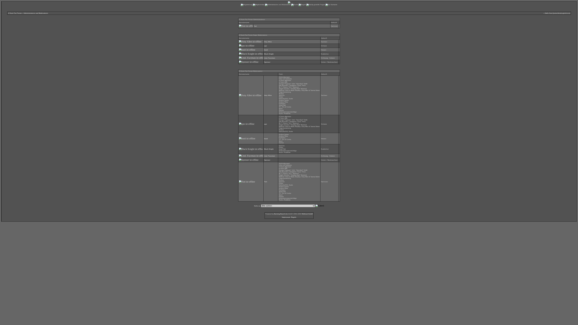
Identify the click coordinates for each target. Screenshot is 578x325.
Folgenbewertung (285, 92)
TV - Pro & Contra (285, 107)
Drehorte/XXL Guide (286, 98)
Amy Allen (268, 42)
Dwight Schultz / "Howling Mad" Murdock (293, 89)
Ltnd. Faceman (269, 58)
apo (265, 46)
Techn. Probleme (285, 113)
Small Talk (282, 105)
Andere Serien (284, 100)
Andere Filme (283, 102)
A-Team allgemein (285, 80)
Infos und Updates (285, 79)
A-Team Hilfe (283, 82)
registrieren (565, 13)
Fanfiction (282, 103)
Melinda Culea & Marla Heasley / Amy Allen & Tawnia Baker (299, 90)
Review (281, 93)
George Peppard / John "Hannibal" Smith (293, 84)
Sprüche (282, 95)
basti (266, 50)
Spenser (267, 62)
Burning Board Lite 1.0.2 (283, 214)
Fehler (281, 97)
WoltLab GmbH (307, 214)
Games (281, 110)
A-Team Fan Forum (15, 13)
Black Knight (268, 54)
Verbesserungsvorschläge (288, 112)
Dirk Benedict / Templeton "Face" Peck (292, 85)
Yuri (255, 26)
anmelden (557, 13)
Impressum (286, 217)
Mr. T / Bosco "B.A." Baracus (289, 87)
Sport (281, 108)
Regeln (293, 217)
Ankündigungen (284, 77)
